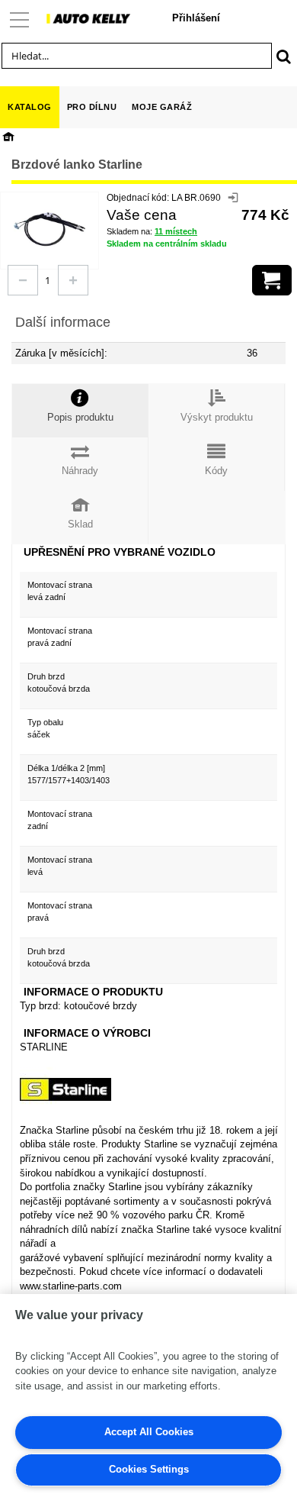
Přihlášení (196, 18)
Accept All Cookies (148, 1432)
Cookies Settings (149, 1469)
